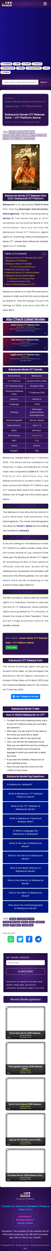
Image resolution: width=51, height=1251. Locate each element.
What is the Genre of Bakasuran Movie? (25, 857)
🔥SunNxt (26, 64)
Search (43, 82)
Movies (17, 101)
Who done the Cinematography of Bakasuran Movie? (25, 907)
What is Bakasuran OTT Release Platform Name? (25, 795)
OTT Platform (16, 138)
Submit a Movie (25, 1223)
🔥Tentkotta (6, 64)
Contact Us (8, 1206)
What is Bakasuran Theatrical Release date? (25, 820)
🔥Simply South (8, 68)
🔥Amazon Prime (34, 68)
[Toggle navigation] (45, 4)
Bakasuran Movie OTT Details (19, 264)
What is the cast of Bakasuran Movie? (25, 845)
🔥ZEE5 (17, 64)
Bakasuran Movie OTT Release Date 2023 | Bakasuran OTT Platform (24, 259)
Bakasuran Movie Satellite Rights (20, 275)
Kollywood (42, 135)
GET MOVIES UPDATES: (18, 957)
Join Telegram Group (26, 696)
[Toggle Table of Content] (43, 254)
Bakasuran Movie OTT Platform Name (22, 272)
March (6, 138)
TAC (28, 1209)
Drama (25, 135)
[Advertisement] (25, 34)
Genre (33, 135)
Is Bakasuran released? (19, 784)
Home (8, 101)
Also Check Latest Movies (24, 267)
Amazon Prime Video (12, 135)
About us (20, 1206)
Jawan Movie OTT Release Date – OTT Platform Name (26, 643)
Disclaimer (32, 1206)
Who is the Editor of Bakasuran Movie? (25, 894)
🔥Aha (46, 68)
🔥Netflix (20, 68)
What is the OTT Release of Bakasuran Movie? (25, 808)
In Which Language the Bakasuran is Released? (25, 832)
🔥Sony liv (37, 64)
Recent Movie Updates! (25, 999)
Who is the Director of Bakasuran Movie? (26, 882)
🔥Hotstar (5, 72)
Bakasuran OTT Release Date (22, 278)
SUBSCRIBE (25, 971)
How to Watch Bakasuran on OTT (20, 284)
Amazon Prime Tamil (25, 132)
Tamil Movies (29, 138)
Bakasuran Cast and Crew (17, 269)
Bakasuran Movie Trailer (20, 281)
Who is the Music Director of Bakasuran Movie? (25, 869)
